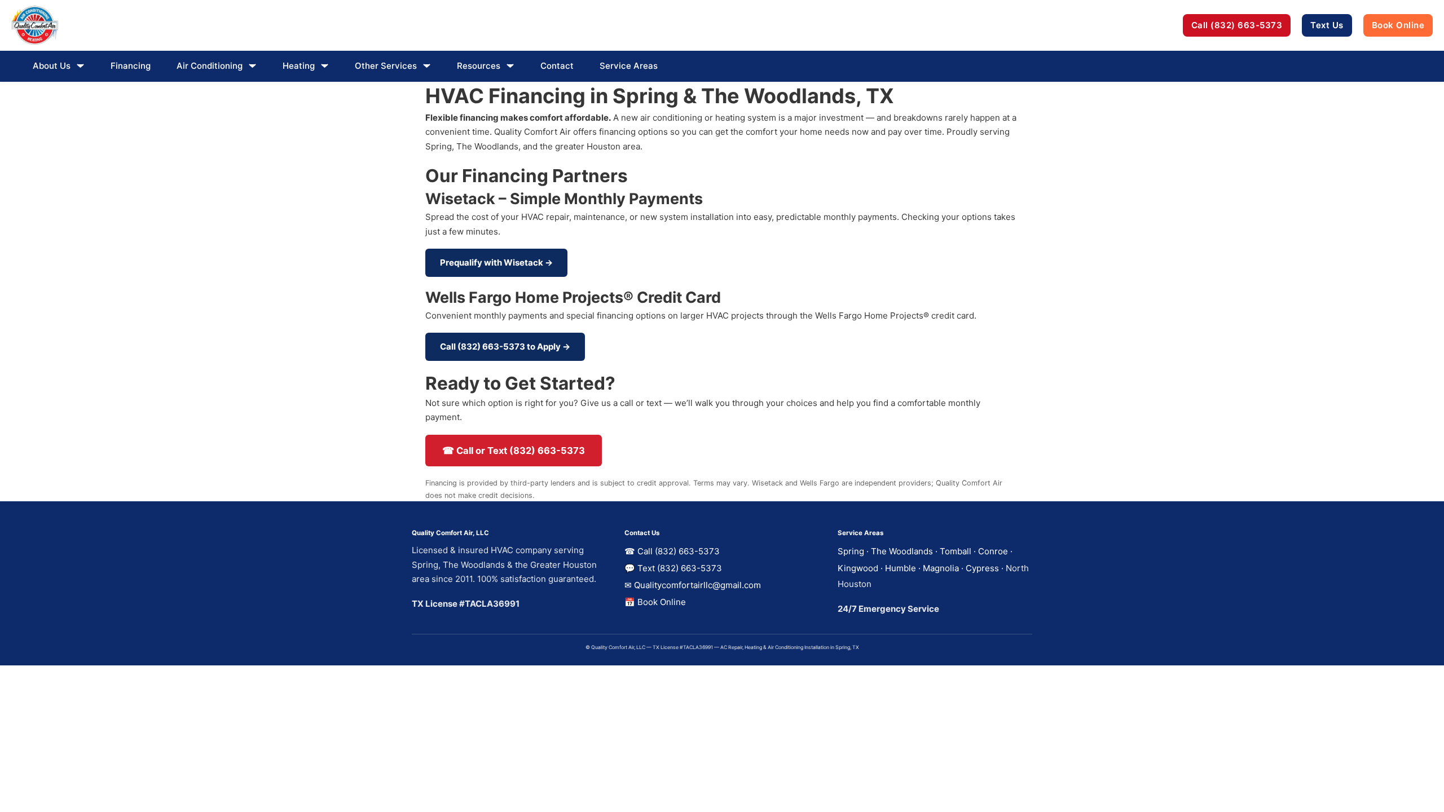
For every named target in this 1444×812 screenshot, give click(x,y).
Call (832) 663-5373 (1237, 25)
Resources (478, 65)
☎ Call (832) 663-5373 (672, 551)
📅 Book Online (655, 602)
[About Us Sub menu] (80, 65)
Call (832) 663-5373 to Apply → (505, 346)
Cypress (982, 568)
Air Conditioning (210, 65)
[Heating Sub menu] (324, 65)
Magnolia (941, 568)
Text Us (1327, 25)
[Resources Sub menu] (510, 65)
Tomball (955, 551)
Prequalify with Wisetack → (496, 262)
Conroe (993, 551)
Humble (900, 568)
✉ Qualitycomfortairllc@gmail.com (692, 585)
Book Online (1398, 25)
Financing (131, 65)
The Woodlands (902, 551)
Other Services (386, 65)
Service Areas (629, 65)
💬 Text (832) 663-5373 (673, 568)
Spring (851, 551)
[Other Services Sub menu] (426, 65)
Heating (299, 65)
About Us (52, 65)
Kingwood (858, 568)
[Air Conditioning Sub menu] (252, 65)
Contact (557, 65)
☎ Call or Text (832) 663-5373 (513, 450)
